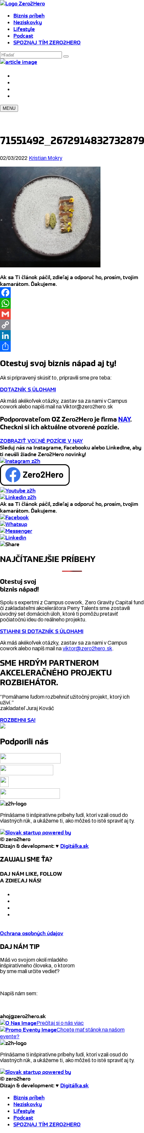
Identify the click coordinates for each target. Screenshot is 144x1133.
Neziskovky (27, 22)
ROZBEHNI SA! (17, 719)
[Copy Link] (72, 324)
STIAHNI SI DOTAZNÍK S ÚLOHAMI (41, 631)
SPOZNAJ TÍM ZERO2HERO (47, 42)
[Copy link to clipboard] (9, 544)
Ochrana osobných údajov (31, 933)
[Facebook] (72, 292)
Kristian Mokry (45, 158)
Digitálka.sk (74, 845)
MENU (9, 108)
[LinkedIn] (72, 335)
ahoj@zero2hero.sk (23, 1016)
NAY (124, 419)
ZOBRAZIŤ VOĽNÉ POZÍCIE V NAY (41, 440)
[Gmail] (72, 314)
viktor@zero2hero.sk (87, 648)
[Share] (72, 346)
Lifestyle (24, 29)
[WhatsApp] (72, 303)
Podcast (23, 35)
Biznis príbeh (29, 15)
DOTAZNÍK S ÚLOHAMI (28, 389)
